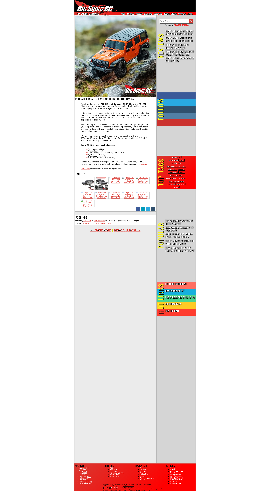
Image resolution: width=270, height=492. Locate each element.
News (123, 13)
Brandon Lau (175, 483)
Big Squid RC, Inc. (116, 488)
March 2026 (84, 476)
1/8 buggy (176, 163)
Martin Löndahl (176, 478)
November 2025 (86, 483)
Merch (190, 13)
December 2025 (86, 481)
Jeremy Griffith (176, 476)
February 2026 (85, 478)
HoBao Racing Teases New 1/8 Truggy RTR (179, 229)
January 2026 (85, 480)
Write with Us (115, 475)
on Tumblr (179, 109)
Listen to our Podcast (176, 283)
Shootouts (157, 13)
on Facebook (177, 95)
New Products (99, 220)
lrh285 (172, 175)
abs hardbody (88, 223)
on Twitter (179, 102)
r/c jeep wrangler (173, 172)
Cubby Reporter (176, 471)
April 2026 (83, 475)
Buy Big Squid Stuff (175, 290)
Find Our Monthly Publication (180, 297)
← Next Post (100, 230)
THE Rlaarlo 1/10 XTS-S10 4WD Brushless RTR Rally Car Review (179, 53)
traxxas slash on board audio (176, 166)
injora (96, 223)
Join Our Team (172, 310)
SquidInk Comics (173, 304)
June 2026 (83, 471)
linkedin (143, 208)
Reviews (130, 13)
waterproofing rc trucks (176, 181)
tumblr (153, 208)
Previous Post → (127, 230)
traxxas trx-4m (105, 223)
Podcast (139, 13)
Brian (172, 469)
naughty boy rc (176, 157)
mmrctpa (176, 187)
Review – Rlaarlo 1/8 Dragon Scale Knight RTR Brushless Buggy (179, 32)
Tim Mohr (174, 468)
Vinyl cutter (181, 169)
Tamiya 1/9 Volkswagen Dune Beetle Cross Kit (179, 222)
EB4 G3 (182, 160)
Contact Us (114, 471)
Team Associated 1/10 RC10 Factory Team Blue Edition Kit (180, 249)
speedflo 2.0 (171, 184)
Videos (167, 13)
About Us (113, 469)
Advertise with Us (117, 473)
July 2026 (83, 469)
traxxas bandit (171, 178)
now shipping (182, 178)
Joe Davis (174, 481)
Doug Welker (175, 475)
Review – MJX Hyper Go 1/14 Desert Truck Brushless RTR (179, 39)
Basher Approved (178, 13)
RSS (111, 468)
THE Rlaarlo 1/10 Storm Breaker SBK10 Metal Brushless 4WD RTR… (176, 46)
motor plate (172, 169)
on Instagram (176, 116)
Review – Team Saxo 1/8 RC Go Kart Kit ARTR (179, 59)
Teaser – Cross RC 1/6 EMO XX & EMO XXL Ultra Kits (179, 242)
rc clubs (182, 172)
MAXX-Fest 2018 (173, 160)
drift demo (179, 175)
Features (148, 13)
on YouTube (178, 122)
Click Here (85, 168)
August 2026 (84, 468)
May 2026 (83, 473)
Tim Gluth (87, 220)
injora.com (143, 164)
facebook (138, 208)
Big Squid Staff (176, 480)
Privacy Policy (115, 476)
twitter (148, 208)
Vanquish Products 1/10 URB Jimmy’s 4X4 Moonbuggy (179, 235)
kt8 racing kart (181, 184)
